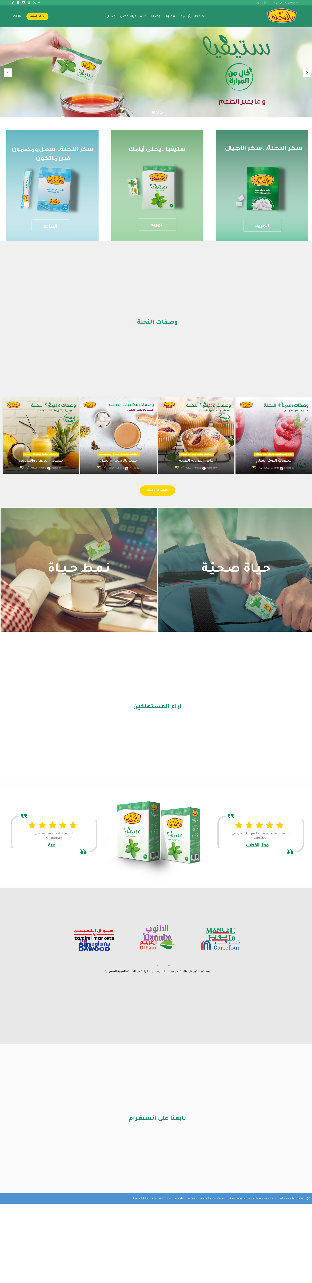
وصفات (258, 454)
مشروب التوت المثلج (274, 461)
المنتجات (277, 454)
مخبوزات (192, 454)
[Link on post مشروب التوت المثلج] (274, 435)
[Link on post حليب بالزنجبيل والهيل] (118, 435)
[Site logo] (281, 16)
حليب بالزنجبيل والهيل (118, 461)
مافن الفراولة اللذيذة (196, 461)
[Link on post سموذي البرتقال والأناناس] (41, 435)
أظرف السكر (287, 454)
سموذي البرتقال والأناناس (41, 461)
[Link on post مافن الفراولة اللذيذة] (196, 435)
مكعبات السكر (113, 454)
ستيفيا (200, 454)
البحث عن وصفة (157, 490)
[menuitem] (17, 16)
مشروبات (267, 454)
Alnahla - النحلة (271, 468)
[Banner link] (52, 185)
